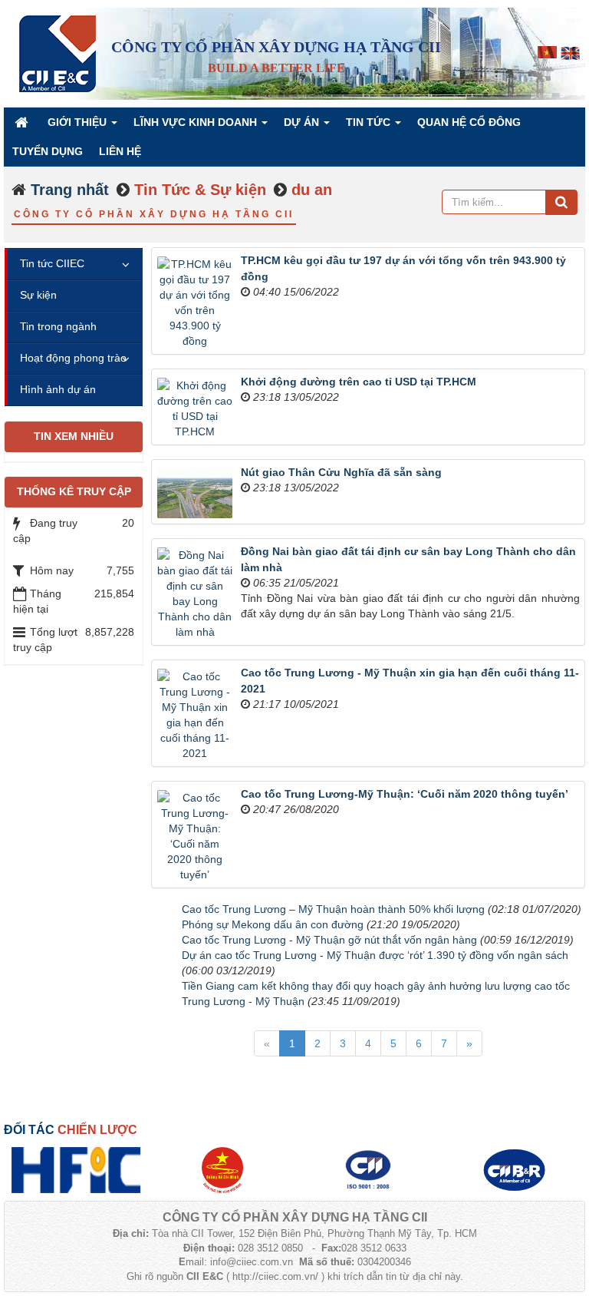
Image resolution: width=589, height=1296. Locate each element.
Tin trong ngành (58, 326)
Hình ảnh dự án (58, 389)
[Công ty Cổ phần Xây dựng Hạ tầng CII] (57, 53)
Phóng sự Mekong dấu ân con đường (273, 924)
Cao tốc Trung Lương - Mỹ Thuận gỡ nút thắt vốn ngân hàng (329, 940)
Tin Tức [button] (369, 122)
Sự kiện (38, 295)
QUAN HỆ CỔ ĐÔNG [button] (469, 122)
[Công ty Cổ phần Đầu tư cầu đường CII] (514, 1169)
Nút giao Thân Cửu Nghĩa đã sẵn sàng (341, 472)
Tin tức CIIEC (52, 263)
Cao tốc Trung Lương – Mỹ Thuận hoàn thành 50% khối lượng (333, 909)
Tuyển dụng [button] (47, 151)
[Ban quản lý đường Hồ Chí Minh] (222, 1169)
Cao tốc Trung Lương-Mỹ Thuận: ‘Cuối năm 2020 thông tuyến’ (404, 794)
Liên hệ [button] (120, 151)
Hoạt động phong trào (73, 358)
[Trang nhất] (23, 122)
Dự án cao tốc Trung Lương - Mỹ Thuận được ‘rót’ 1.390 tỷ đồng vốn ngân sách (375, 955)
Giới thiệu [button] (79, 122)
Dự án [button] (303, 122)
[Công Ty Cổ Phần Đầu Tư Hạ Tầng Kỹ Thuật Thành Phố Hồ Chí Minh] (368, 1169)
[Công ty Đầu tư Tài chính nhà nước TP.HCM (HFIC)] (77, 1169)
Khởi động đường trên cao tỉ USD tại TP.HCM (358, 381)
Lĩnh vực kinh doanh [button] (196, 122)
